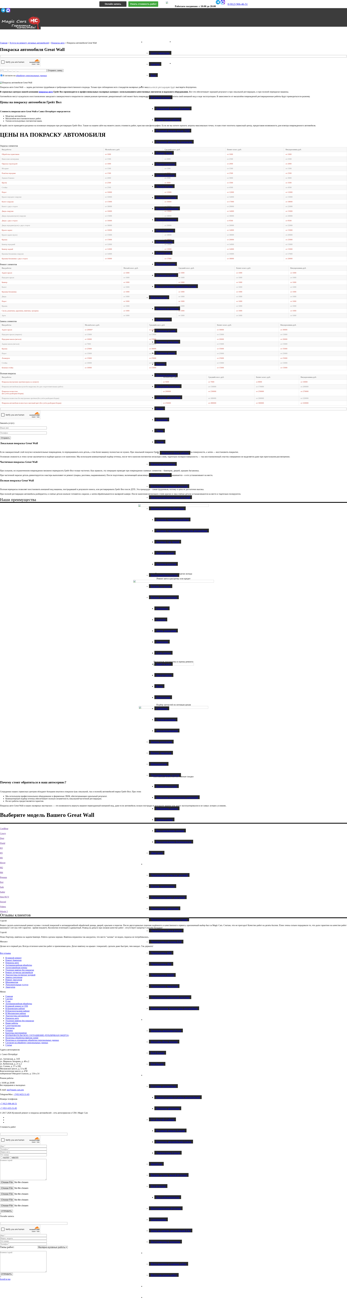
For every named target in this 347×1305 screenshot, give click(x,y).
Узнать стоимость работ (143, 4)
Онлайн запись (113, 4)
